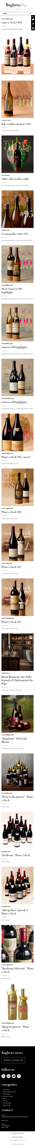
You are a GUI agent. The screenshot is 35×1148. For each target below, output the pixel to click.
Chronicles (6, 1089)
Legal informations (17, 1133)
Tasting (5, 1100)
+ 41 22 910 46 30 (5, 1125)
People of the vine (16, 690)
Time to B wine (7, 1103)
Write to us (4, 1120)
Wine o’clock (17, 29)
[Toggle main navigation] (31, 13)
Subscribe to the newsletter (13, 1060)
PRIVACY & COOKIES (17, 1136)
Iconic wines (6, 29)
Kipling (26, 185)
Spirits (5, 1098)
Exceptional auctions (8, 185)
